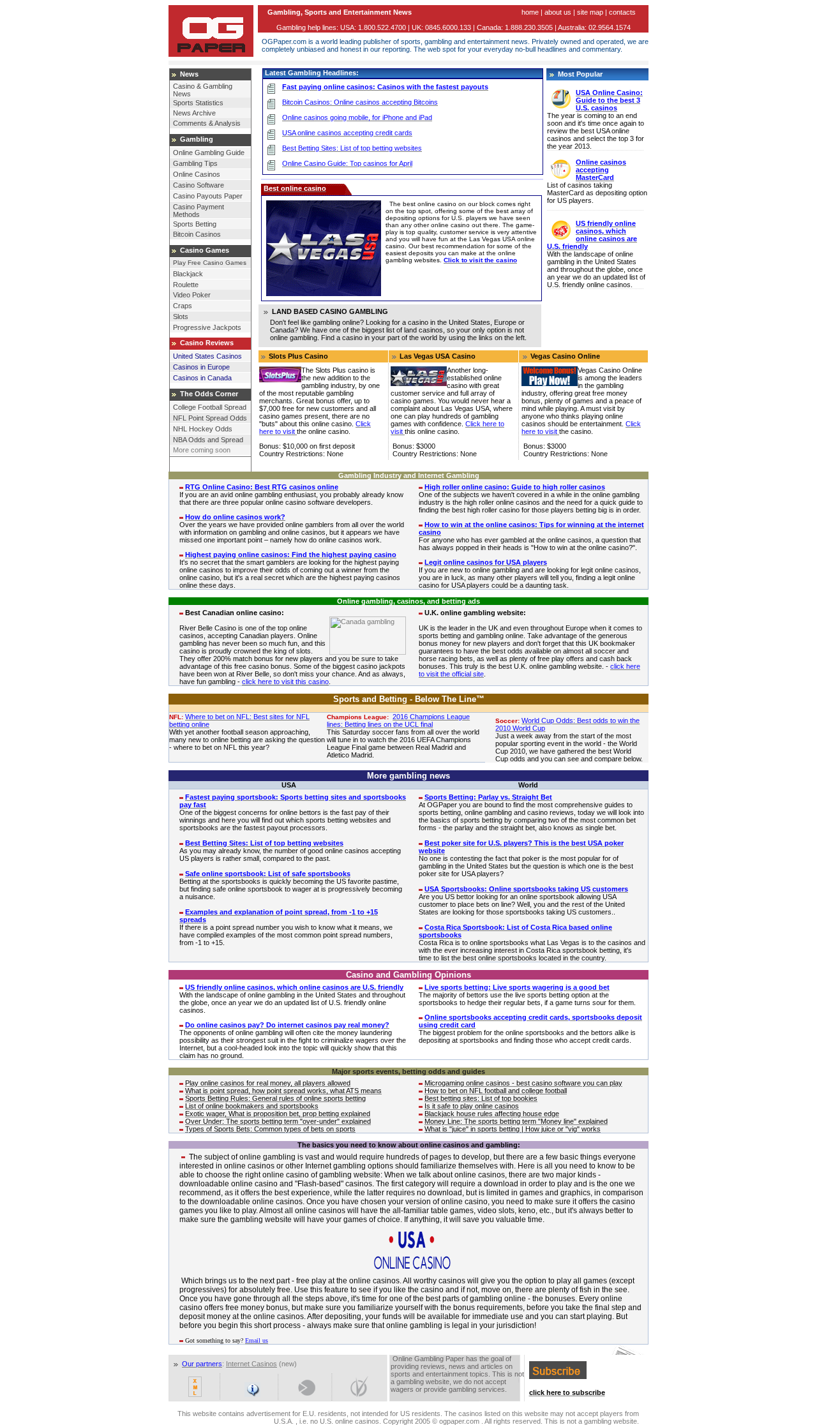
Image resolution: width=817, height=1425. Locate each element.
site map (590, 12)
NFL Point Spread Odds (210, 418)
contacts (622, 12)
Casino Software (198, 185)
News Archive (194, 113)
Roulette (186, 284)
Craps (182, 306)
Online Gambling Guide (208, 152)
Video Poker (192, 295)
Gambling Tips (195, 163)
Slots (180, 316)
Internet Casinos (251, 1364)
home (530, 12)
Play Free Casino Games (209, 262)
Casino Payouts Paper (208, 196)
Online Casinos (196, 174)
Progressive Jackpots (207, 327)
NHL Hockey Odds (202, 429)
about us (557, 12)
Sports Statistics (198, 103)
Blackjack (188, 274)
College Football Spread (209, 407)
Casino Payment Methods (198, 210)
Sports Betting (194, 224)
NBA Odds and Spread (208, 440)
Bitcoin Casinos (197, 234)
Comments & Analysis (207, 123)
